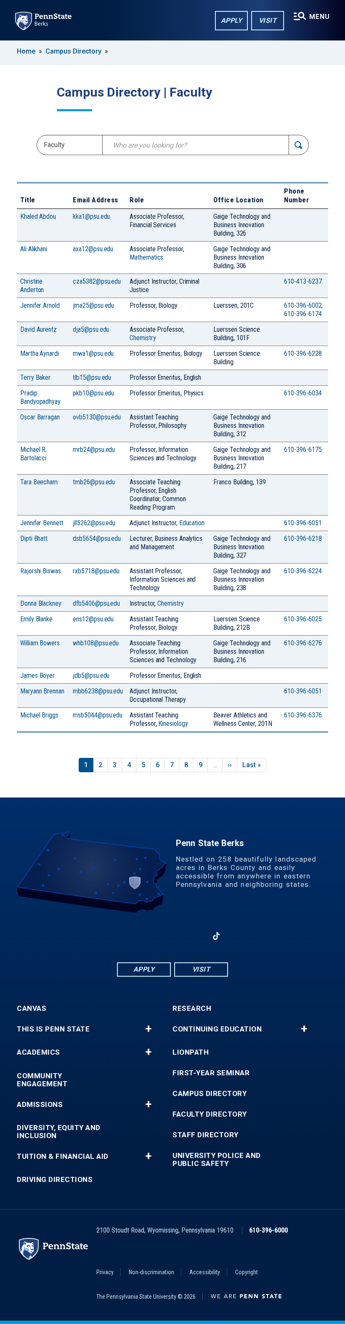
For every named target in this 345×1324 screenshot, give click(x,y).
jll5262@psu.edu (94, 523)
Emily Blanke (36, 619)
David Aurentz (38, 329)
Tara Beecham (39, 482)
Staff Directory (205, 1135)
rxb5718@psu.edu (96, 571)
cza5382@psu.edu (97, 281)
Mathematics (146, 257)
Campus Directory (73, 51)
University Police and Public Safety (216, 1160)
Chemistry (143, 338)
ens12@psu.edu (93, 619)
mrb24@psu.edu (94, 450)
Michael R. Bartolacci (33, 454)
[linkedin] (151, 936)
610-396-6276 (302, 643)
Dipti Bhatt (34, 538)
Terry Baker (35, 377)
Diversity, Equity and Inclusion (59, 1132)
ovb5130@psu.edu (97, 417)
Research (191, 1008)
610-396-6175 (302, 450)
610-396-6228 (302, 353)
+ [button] (148, 1029)
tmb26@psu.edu (94, 482)
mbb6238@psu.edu (98, 691)
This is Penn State (53, 1029)
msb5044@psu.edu (97, 715)
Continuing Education (217, 1029)
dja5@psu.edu (91, 329)
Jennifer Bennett (42, 523)
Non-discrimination (151, 1272)
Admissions (40, 1105)
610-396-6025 (302, 619)
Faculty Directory (209, 1114)
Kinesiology (173, 724)
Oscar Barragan (40, 417)
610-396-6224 (302, 571)
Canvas (31, 1008)
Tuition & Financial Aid (63, 1156)
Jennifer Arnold (40, 305)
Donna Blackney (40, 603)
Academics (38, 1052)
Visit (268, 20)
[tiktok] (216, 936)
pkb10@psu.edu (93, 393)
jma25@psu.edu (93, 305)
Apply (231, 20)
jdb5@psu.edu (91, 675)
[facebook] (129, 936)
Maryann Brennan (42, 691)
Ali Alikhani (33, 249)
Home (26, 51)
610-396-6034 (302, 393)
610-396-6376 (302, 715)
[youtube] (172, 936)
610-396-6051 (302, 523)
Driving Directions (55, 1180)
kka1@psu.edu (91, 216)
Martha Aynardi (39, 353)
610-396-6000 (268, 1230)
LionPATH (190, 1052)
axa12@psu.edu (93, 249)
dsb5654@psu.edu (97, 538)
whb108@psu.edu (96, 643)
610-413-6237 (302, 281)
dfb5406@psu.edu (96, 603)
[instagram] (194, 936)
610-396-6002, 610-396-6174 (303, 309)
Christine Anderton (32, 285)
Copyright (246, 1272)
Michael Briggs (39, 715)
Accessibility (204, 1272)
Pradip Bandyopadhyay (40, 397)
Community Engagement (42, 1080)
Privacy (105, 1272)
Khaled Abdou (38, 216)
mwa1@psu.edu (93, 353)
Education (191, 523)
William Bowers (40, 643)
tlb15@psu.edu (92, 377)
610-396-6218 (302, 538)
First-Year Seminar (210, 1073)
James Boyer (37, 675)
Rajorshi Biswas (40, 571)
